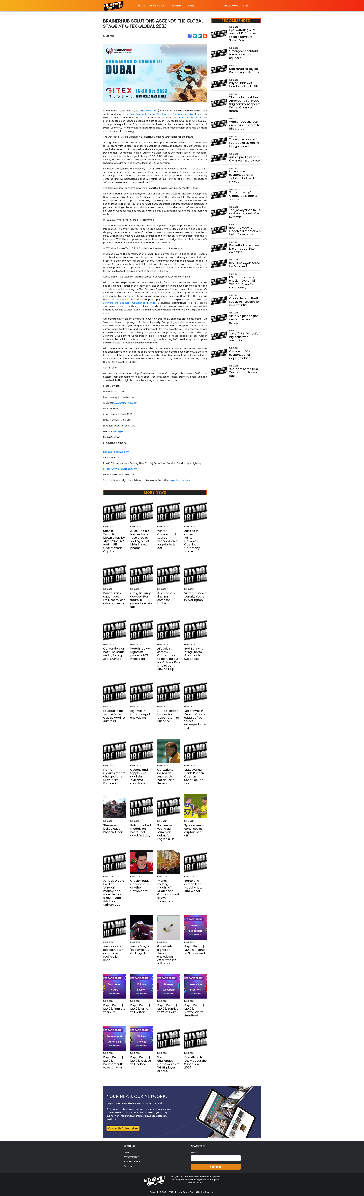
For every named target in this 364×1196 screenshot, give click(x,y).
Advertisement (131, 1161)
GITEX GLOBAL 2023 (189, 117)
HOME (141, 5)
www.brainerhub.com (125, 403)
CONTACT (192, 5)
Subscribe (215, 1166)
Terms (127, 1152)
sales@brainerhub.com (116, 451)
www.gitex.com (121, 431)
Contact (128, 1166)
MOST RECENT (158, 5)
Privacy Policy (131, 1157)
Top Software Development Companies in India (155, 301)
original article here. (179, 480)
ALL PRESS (176, 5)
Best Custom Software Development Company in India (161, 114)
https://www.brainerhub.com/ (120, 469)
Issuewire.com (150, 110)
